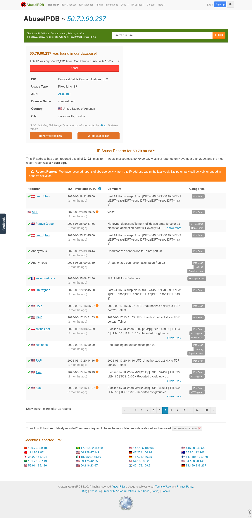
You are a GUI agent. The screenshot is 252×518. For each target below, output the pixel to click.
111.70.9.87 (36, 452)
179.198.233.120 (92, 448)
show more (174, 228)
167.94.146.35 (142, 456)
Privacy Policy (185, 486)
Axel (39, 372)
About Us (95, 491)
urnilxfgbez (43, 196)
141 (198, 410)
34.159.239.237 (196, 465)
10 (183, 410)
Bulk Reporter (85, 4)
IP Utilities (136, 4)
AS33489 (64, 94)
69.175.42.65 (89, 461)
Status (154, 491)
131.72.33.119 (37, 461)
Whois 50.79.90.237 (98, 136)
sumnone (42, 345)
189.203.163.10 (91, 456)
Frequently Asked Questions (119, 491)
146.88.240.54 (195, 448)
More (160, 4)
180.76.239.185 (38, 448)
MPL (35, 212)
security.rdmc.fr (45, 278)
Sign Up (220, 4)
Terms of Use (163, 486)
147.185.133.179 (197, 456)
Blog (84, 491)
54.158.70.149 (195, 461)
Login (210, 4)
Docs (124, 4)
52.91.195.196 (37, 465)
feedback (3, 224)
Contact (151, 4)
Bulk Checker (68, 4)
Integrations (112, 4)
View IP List (119, 486)
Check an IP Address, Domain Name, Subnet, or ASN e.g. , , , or (61, 35)
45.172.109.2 (141, 465)
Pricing (99, 4)
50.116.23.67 (89, 465)
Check (219, 35)
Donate (165, 491)
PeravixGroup (45, 223)
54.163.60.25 (141, 461)
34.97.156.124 (37, 456)
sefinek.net (43, 329)
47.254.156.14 (142, 452)
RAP (39, 306)
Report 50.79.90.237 (50, 136)
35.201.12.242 (195, 452)
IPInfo (103, 125)
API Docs (143, 491)
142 (206, 410)
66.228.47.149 (90, 452)
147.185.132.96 (143, 448)
